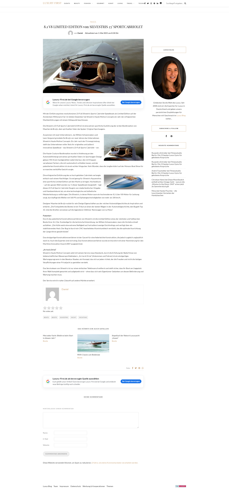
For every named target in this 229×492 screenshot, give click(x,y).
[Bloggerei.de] (180, 487)
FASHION (87, 3)
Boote (93, 21)
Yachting (83, 317)
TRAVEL (129, 3)
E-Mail (45, 439)
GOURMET (100, 3)
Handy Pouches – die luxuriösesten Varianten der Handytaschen (164, 193)
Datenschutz (76, 486)
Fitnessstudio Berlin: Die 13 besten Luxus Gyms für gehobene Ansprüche (167, 155)
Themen (110, 486)
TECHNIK (141, 3)
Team (56, 486)
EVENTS (67, 3)
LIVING (120, 3)
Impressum (64, 486)
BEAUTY (77, 3)
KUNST (110, 3)
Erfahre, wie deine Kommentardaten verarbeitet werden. (115, 463)
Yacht (73, 317)
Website (46, 445)
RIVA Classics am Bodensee (88, 355)
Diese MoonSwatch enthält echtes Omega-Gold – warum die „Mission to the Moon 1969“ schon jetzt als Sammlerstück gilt (168, 183)
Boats (46, 317)
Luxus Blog (181, 115)
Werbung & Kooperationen (94, 486)
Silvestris (64, 317)
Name (45, 433)
